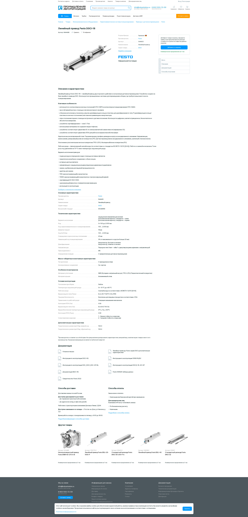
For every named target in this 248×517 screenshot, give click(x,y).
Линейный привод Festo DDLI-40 (149, 452)
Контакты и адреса (63, 1)
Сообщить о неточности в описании (69, 189)
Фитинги (76, 16)
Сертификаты (129, 491)
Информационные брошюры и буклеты (171, 491)
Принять (187, 508)
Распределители (94, 16)
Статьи (127, 496)
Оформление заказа (98, 486)
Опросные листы (163, 494)
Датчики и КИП (138, 16)
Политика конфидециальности (66, 512)
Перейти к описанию (124, 51)
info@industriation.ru (142, 7)
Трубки (84, 16)
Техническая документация (167, 489)
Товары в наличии (120, 1)
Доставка (95, 491)
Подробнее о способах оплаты (118, 413)
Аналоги (110, 1)
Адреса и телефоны (131, 489)
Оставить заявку (183, 16)
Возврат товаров (97, 496)
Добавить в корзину (174, 47)
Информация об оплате (99, 489)
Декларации (162, 496)
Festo (140, 38)
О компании (89, 1)
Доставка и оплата (77, 1)
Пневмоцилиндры (108, 16)
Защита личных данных (99, 499)
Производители (100, 1)
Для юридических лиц (135, 1)
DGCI (140, 48)
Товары (66, 16)
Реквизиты (128, 494)
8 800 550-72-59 (159, 7)
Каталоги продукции (165, 486)
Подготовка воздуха (123, 16)
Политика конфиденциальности (102, 502)
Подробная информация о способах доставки (73, 419)
